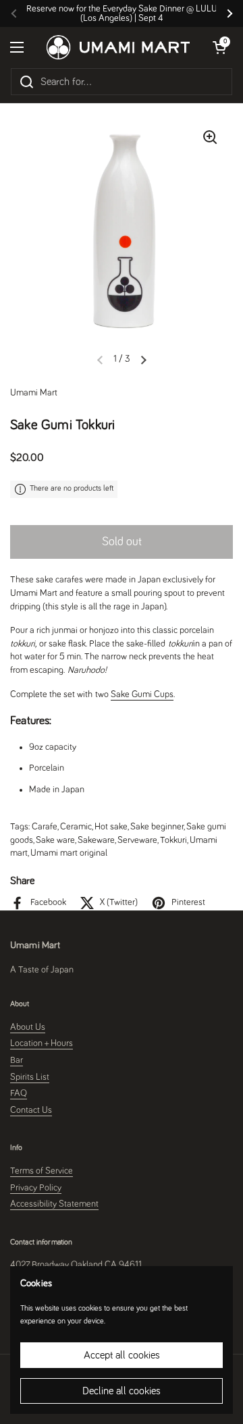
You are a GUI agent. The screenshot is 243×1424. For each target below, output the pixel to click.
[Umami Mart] (118, 47)
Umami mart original (68, 853)
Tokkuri (173, 840)
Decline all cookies (121, 1391)
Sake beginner (157, 826)
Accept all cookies (122, 1355)
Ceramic (76, 826)
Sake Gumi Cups (142, 694)
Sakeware (96, 840)
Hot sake (111, 826)
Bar (16, 1060)
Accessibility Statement (54, 1204)
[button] (143, 359)
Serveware (137, 840)
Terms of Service (41, 1171)
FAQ (18, 1093)
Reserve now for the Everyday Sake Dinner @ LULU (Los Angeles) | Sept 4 (121, 13)
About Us (27, 1027)
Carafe (44, 826)
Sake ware (55, 840)
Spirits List (29, 1077)
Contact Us (31, 1110)
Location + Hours (41, 1043)
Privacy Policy (35, 1188)
